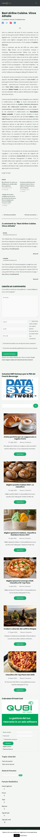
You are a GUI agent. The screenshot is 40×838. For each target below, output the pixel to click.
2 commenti (5, 19)
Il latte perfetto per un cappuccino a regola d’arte (20, 438)
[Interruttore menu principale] (36, 3)
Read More (20, 454)
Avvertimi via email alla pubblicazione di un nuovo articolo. (20, 348)
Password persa (8, 749)
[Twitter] (7, 23)
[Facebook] (3, 23)
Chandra (5, 258)
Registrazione (7, 746)
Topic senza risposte (8, 764)
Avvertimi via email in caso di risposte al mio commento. (19, 343)
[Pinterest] (11, 23)
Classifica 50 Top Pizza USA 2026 (20, 675)
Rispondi (35, 253)
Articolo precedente (9, 215)
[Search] (35, 406)
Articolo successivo (31, 215)
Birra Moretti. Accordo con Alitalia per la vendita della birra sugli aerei (9, 184)
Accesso (8, 743)
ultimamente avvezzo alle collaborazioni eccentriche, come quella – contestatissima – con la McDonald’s (20, 107)
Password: (6, 736)
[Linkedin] (15, 23)
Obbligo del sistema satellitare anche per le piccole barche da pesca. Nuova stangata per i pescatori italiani (9, 198)
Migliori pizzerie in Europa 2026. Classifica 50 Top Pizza (20, 582)
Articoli (12, 19)
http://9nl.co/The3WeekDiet (10, 249)
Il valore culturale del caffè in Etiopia (20, 629)
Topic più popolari (7, 761)
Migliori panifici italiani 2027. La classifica (20, 486)
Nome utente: (7, 732)
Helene (5, 233)
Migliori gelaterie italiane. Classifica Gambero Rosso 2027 (20, 534)
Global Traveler (13, 89)
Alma (18, 102)
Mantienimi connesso (10, 739)
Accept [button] (17, 835)
